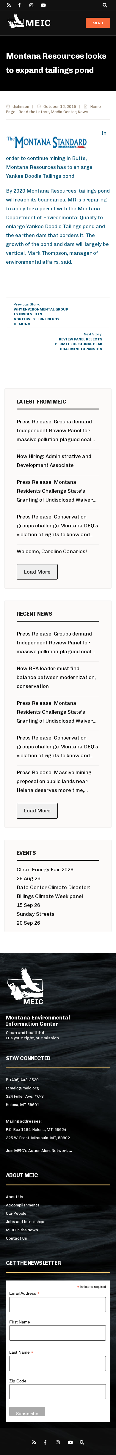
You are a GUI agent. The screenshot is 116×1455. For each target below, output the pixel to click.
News (83, 112)
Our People (16, 1213)
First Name (19, 1322)
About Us (14, 1197)
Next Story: (78, 341)
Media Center (63, 112)
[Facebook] (20, 5)
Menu (98, 23)
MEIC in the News (22, 1230)
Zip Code (17, 1381)
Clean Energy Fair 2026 (45, 870)
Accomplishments (23, 1205)
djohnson (20, 106)
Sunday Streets (35, 914)
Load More (37, 572)
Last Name (21, 1352)
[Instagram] (31, 5)
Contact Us (16, 1238)
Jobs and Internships (26, 1221)
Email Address (24, 1293)
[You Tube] (42, 5)
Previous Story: (41, 314)
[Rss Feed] (8, 5)
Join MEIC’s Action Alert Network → (39, 1150)
